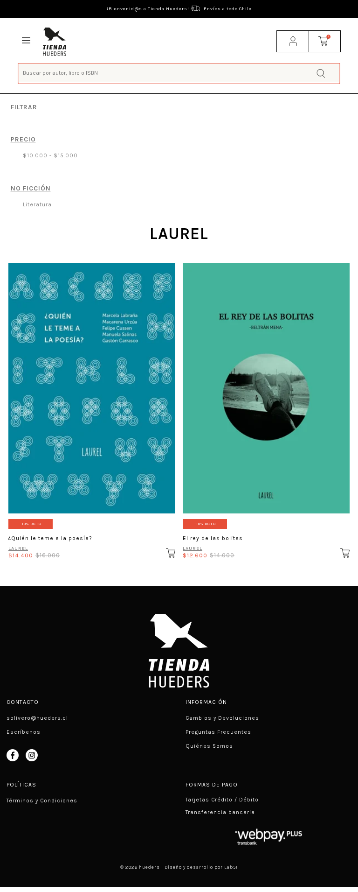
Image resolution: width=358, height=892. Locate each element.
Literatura (36, 204)
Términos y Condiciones (42, 800)
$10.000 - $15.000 (49, 155)
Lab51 (231, 867)
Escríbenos (24, 732)
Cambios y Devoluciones (222, 718)
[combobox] (178, 72)
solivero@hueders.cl (37, 718)
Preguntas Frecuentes (218, 732)
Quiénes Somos (209, 746)
